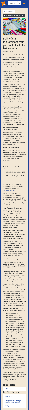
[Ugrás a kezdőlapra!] (3, 3)
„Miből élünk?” (9, 396)
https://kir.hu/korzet (9, 190)
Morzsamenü (9, 11)
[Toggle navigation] (24, 3)
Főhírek (7, 388)
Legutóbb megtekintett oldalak (14, 15)
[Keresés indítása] (19, 3)
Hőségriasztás (9, 406)
